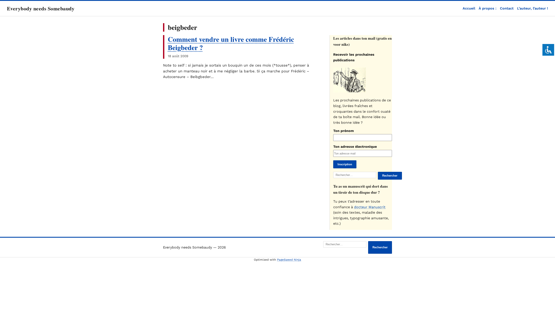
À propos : (487, 8)
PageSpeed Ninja (289, 259)
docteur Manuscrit (369, 207)
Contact (507, 8)
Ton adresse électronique (355, 147)
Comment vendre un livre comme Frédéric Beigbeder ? (231, 43)
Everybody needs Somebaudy (40, 8)
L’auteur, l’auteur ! (532, 8)
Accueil (469, 8)
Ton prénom (343, 131)
